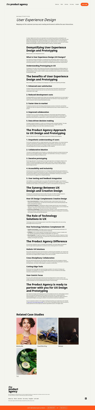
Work (62, 4)
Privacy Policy (27, 400)
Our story (72, 4)
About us (57, 4)
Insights (77, 4)
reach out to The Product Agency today (35, 302)
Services (66, 4)
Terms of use (32, 400)
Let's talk (84, 4)
